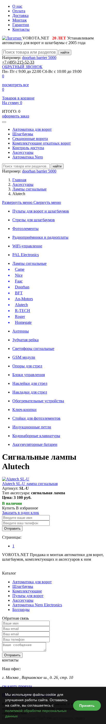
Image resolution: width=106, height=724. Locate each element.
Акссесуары (22, 600)
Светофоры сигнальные (33, 348)
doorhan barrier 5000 (39, 57)
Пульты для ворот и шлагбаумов (40, 211)
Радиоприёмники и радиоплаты (40, 237)
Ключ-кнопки (24, 409)
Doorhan (22, 287)
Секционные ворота (30, 138)
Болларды (21, 609)
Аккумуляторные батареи (34, 444)
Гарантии (20, 25)
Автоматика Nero (27, 157)
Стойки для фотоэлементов (36, 418)
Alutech (21, 305)
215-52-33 (18, 62)
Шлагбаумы (22, 134)
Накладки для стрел (29, 392)
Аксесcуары (22, 152)
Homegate (23, 322)
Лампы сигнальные (29, 189)
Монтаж (19, 20)
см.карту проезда (17, 686)
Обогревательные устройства (38, 401)
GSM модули (23, 357)
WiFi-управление (27, 246)
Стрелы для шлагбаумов (33, 220)
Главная (19, 180)
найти (64, 52)
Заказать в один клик (20, 512)
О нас (17, 6)
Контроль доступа (28, 148)
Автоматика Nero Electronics (37, 605)
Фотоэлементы (25, 228)
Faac (19, 281)
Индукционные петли (31, 427)
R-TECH (22, 310)
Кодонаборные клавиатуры (36, 436)
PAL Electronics (25, 255)
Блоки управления (28, 375)
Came (19, 269)
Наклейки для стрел (29, 383)
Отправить (12, 528)
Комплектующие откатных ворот (41, 143)
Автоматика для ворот (32, 129)
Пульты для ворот (27, 596)
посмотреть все (15, 85)
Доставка (20, 15)
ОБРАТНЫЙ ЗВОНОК (22, 67)
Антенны (20, 331)
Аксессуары (22, 184)
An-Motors (24, 299)
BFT (19, 293)
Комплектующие (27, 591)
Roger (20, 316)
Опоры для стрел (27, 366)
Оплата (18, 11)
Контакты (21, 29)
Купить (8, 508)
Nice (19, 275)
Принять (87, 705)
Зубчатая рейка (25, 340)
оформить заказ (15, 116)
